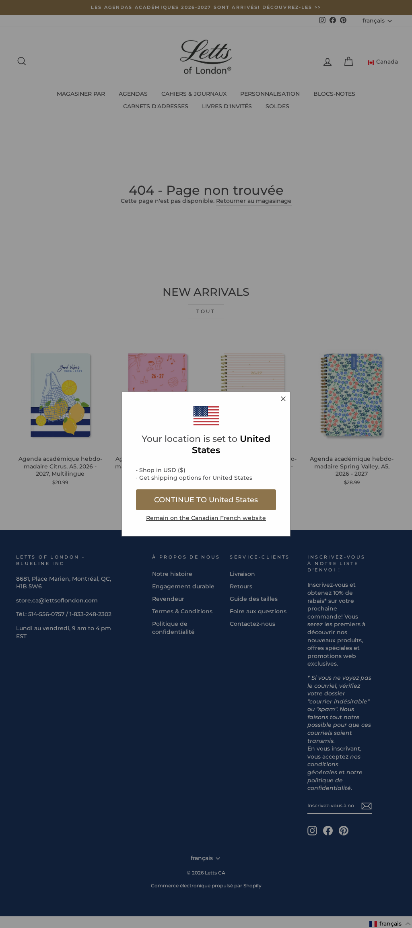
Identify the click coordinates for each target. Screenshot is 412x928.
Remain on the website (206, 518)
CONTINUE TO (206, 499)
